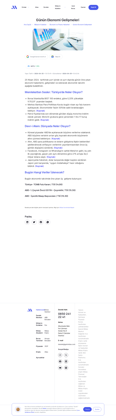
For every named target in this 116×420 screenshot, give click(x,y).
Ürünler (24, 7)
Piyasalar (39, 346)
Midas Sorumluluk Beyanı (66, 207)
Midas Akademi (39, 332)
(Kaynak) (40, 111)
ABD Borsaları (48, 318)
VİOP (46, 346)
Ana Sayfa (27, 24)
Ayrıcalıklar (40, 357)
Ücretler (46, 7)
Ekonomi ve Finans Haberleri (60, 24)
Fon (46, 325)
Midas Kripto (47, 332)
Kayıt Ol (93, 7)
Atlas (37, 7)
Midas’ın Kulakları (57, 7)
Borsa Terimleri (39, 340)
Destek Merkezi (39, 316)
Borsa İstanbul (47, 311)
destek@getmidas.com (66, 344)
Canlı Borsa (73, 7)
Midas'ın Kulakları (39, 324)
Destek (83, 7)
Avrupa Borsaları (48, 340)
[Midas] (14, 7)
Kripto (38, 352)
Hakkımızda (40, 310)
